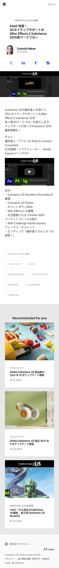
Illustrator (33, 284)
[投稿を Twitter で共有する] (11, 63)
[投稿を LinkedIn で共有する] (23, 63)
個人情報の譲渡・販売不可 (29, 558)
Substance (13, 284)
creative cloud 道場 (21, 505)
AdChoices (19, 562)
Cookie (7, 562)
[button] (29, 544)
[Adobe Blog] (12, 4)
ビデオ (32, 264)
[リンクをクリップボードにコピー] (48, 63)
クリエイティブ (14, 264)
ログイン (52, 4)
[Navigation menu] (4, 4)
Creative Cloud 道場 (26, 20)
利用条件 (45, 558)
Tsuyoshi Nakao (26, 48)
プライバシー (10, 558)
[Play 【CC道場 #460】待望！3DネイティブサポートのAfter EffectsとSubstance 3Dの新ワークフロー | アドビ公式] (29, 171)
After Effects (40, 274)
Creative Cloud (16, 274)
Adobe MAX (13, 295)
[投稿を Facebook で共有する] (35, 63)
